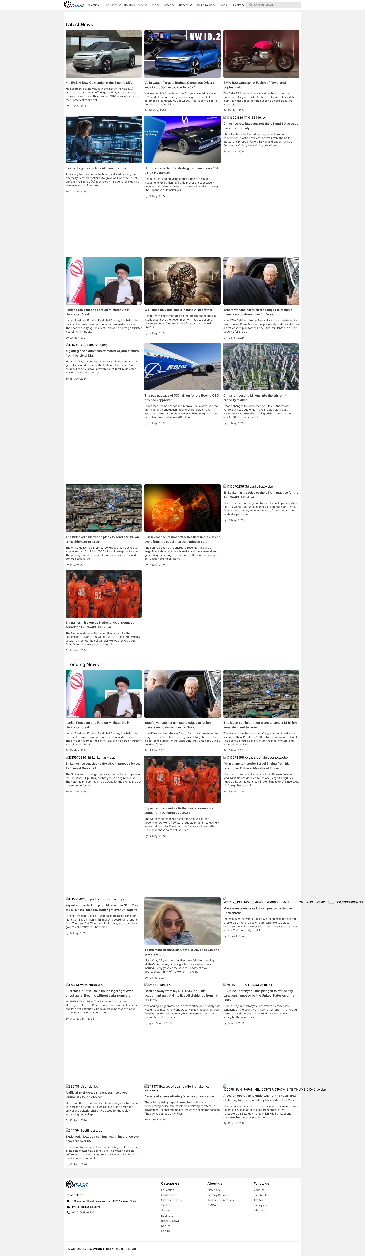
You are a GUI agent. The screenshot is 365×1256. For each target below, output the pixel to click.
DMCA (211, 1205)
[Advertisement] (182, 227)
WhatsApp (260, 1210)
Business (167, 1215)
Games (165, 1210)
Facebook (260, 1195)
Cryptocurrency (171, 1200)
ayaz (73, 1018)
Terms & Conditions (220, 1200)
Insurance (167, 1195)
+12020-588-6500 (83, 1212)
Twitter (258, 1200)
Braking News (170, 1220)
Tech (164, 1205)
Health (165, 1231)
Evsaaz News (102, 1248)
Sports (165, 1226)
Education (167, 1190)
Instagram (260, 1205)
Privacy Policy (216, 1195)
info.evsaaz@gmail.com (86, 1206)
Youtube (259, 1190)
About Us (213, 1190)
